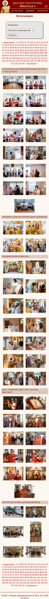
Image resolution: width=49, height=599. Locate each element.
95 (18, 56)
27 (28, 45)
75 (13, 53)
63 (28, 50)
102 (38, 56)
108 (13, 58)
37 (8, 48)
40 (16, 48)
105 (3, 58)
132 (15, 64)
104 (45, 56)
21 (13, 45)
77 (18, 53)
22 (16, 45)
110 (21, 58)
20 (11, 45)
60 (21, 50)
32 (41, 45)
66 (36, 50)
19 (8, 45)
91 (8, 56)
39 (13, 48)
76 (16, 53)
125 (28, 61)
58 (16, 50)
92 (11, 56)
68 (41, 50)
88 (46, 53)
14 (42, 42)
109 (17, 58)
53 (3, 50)
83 (33, 53)
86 (41, 53)
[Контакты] (42, 11)
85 (38, 53)
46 (31, 48)
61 (23, 50)
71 (3, 53)
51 (43, 48)
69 (43, 50)
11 (34, 42)
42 (21, 48)
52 (46, 48)
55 (8, 50)
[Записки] (30, 11)
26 (26, 45)
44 (26, 48)
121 (13, 61)
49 (38, 48)
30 (36, 45)
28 (31, 45)
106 (6, 58)
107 (10, 58)
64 (31, 50)
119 (6, 61)
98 (26, 56)
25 (23, 45)
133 (19, 64)
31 (38, 45)
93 (13, 56)
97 (23, 56)
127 (35, 61)
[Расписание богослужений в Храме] (17, 11)
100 (31, 56)
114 (35, 58)
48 (36, 48)
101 (34, 56)
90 (6, 56)
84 (36, 53)
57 (13, 50)
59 (18, 50)
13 (39, 42)
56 (11, 50)
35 (3, 48)
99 (28, 56)
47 (33, 48)
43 (23, 48)
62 (26, 50)
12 (37, 42)
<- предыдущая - (8, 42)
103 (41, 56)
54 (6, 50)
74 (11, 53)
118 (3, 61)
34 (46, 45)
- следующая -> (31, 64)
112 (28, 58)
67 (38, 50)
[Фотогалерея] (27, 4)
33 (43, 45)
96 (21, 56)
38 (11, 48)
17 (3, 45)
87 (43, 53)
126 (31, 61)
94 (16, 56)
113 (31, 58)
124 (24, 61)
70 (46, 50)
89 (3, 56)
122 (17, 61)
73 (8, 53)
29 (33, 45)
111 (24, 58)
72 (6, 53)
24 (21, 45)
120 (10, 61)
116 (42, 58)
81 (28, 53)
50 (41, 48)
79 (23, 53)
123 (21, 61)
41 (18, 48)
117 (45, 58)
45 (28, 48)
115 (38, 58)
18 (6, 45)
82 (31, 53)
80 (26, 53)
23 (18, 45)
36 (6, 48)
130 (45, 61)
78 (21, 53)
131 (12, 64)
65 (33, 50)
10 (32, 42)
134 (22, 64)
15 (44, 42)
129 (42, 61)
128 (38, 61)
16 (47, 42)
